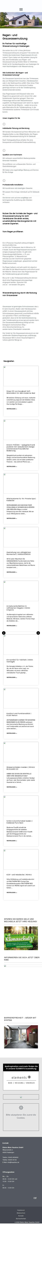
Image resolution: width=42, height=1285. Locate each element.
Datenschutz (21, 1213)
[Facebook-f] (35, 1198)
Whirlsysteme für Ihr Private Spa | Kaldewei (21, 499)
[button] (21, 9)
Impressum (21, 1210)
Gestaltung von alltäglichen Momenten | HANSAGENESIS (19, 553)
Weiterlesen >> (12, 409)
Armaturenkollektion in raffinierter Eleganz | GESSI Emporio (18, 608)
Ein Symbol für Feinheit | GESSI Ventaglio (20, 661)
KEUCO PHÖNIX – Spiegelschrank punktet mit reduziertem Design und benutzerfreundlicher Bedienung (21, 448)
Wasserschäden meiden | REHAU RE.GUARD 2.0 (21, 768)
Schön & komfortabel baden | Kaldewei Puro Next (20, 822)
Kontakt (21, 1216)
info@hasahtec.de (13, 1162)
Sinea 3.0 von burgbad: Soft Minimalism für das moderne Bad (21, 392)
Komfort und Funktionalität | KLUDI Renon (19, 714)
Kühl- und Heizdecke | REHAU (19, 874)
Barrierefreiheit (21, 1219)
